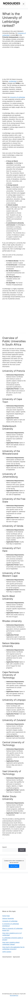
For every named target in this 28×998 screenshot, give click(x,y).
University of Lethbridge (17, 97)
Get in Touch (14, 866)
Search (4, 847)
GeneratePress (14, 995)
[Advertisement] (14, 64)
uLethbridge (12, 81)
